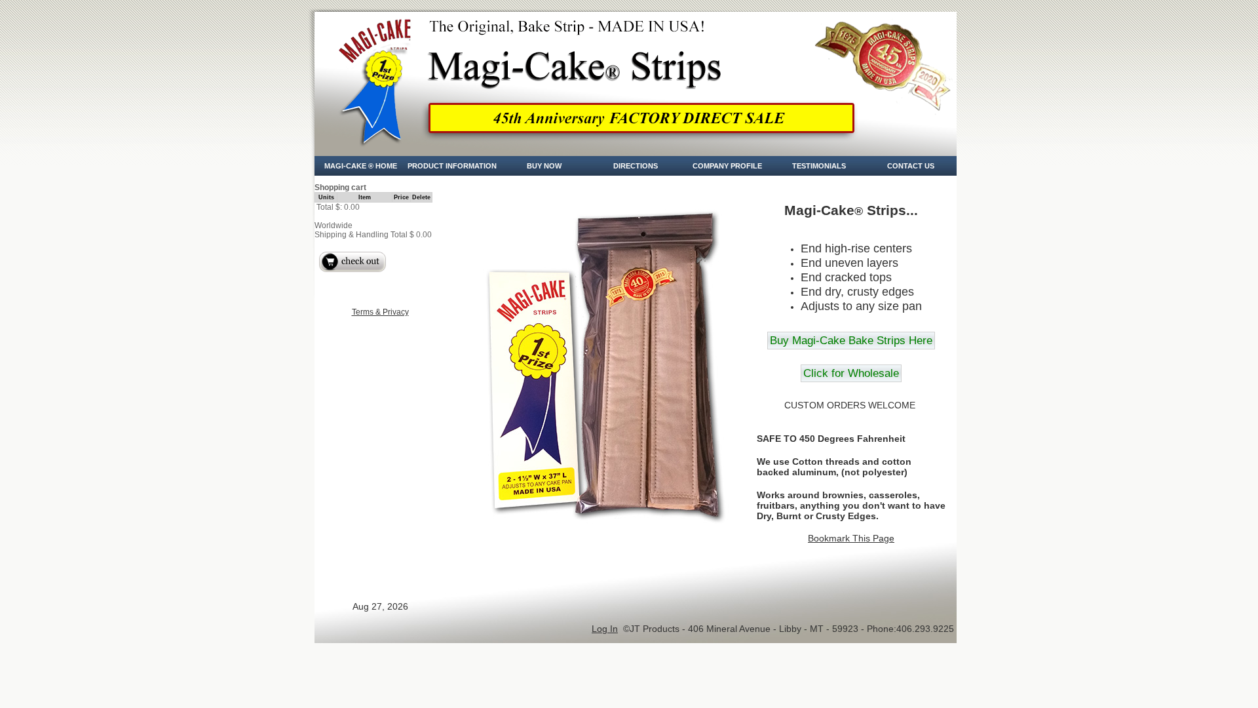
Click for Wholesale (851, 373)
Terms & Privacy (380, 312)
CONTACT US (910, 166)
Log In (605, 628)
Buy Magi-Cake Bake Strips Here (851, 340)
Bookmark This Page (851, 538)
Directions (635, 166)
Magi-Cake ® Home (360, 166)
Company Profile (727, 166)
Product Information (452, 166)
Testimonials (819, 166)
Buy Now (544, 166)
